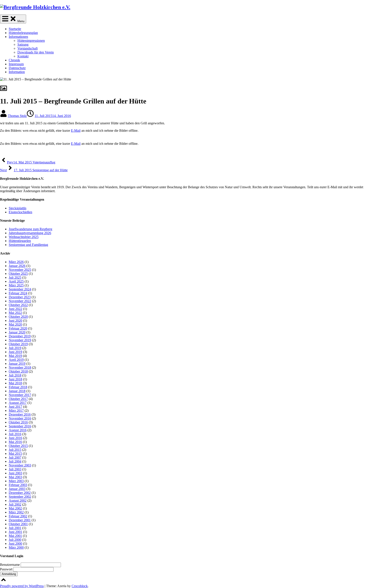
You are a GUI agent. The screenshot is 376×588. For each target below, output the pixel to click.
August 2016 (18, 430)
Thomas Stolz (17, 116)
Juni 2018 (15, 379)
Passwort (6, 569)
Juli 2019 (15, 348)
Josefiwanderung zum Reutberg (30, 229)
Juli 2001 (15, 528)
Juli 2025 (15, 277)
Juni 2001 (15, 532)
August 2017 (18, 403)
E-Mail (76, 130)
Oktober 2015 (18, 446)
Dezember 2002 (20, 493)
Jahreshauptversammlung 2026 (30, 233)
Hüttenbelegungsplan (23, 33)
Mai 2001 (15, 536)
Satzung (23, 44)
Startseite (15, 29)
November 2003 (20, 465)
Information (17, 72)
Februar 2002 (18, 516)
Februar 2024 (18, 293)
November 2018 (20, 367)
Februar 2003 (18, 485)
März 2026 (16, 262)
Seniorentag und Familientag (28, 245)
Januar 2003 (17, 489)
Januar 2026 (17, 266)
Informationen (18, 36)
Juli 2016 (15, 434)
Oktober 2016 (18, 422)
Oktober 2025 (18, 273)
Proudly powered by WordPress (22, 586)
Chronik (14, 60)
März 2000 (16, 547)
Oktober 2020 (18, 316)
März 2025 (16, 285)
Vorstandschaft (27, 48)
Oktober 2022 (18, 305)
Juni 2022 (15, 309)
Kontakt (23, 56)
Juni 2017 (15, 406)
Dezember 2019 (20, 336)
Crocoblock (80, 586)
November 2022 (20, 301)
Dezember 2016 (20, 414)
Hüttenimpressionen (31, 40)
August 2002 (18, 500)
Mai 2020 (15, 324)
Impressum (16, 64)
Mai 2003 (15, 477)
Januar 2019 (17, 363)
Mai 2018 (15, 383)
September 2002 (20, 496)
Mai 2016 (15, 442)
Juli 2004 (15, 461)
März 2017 (16, 410)
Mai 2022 (15, 313)
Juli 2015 (15, 449)
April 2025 (16, 281)
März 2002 (16, 512)
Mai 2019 (15, 356)
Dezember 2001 (20, 520)
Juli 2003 (15, 469)
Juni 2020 (15, 320)
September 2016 (20, 426)
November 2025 (20, 270)
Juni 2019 (15, 352)
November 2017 (20, 395)
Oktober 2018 (18, 371)
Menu (20, 21)
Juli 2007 (15, 457)
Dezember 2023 (20, 297)
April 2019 (16, 359)
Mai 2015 (15, 453)
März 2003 (16, 481)
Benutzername (10, 564)
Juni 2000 (15, 543)
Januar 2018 (17, 391)
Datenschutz (17, 68)
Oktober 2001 (18, 524)
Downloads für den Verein (35, 52)
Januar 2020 (17, 332)
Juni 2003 (15, 473)
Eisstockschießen (20, 212)
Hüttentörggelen (20, 241)
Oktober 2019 (18, 344)
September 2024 (20, 289)
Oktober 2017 (18, 399)
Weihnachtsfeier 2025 (24, 237)
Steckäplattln (17, 208)
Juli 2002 (15, 504)
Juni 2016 (15, 438)
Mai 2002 (15, 508)
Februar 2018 (18, 387)
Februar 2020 (18, 328)
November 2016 (20, 418)
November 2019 (20, 340)
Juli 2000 (15, 539)
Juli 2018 (15, 375)
